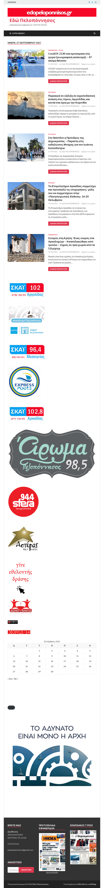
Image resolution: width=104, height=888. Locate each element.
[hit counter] (19, 633)
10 (65, 656)
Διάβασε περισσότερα (58, 81)
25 (77, 666)
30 (52, 671)
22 (39, 666)
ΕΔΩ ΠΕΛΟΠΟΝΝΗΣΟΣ (71, 64)
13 (14, 661)
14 (26, 661)
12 (90, 656)
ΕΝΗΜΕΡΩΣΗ (52, 50)
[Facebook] (89, 2)
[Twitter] (92, 2)
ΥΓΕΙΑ (61, 50)
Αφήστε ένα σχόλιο (88, 64)
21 (26, 666)
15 (39, 661)
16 (52, 661)
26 (90, 666)
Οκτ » (16, 679)
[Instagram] (95, 2)
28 (26, 671)
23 (52, 666)
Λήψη (11, 707)
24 (65, 666)
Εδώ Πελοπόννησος (32, 20)
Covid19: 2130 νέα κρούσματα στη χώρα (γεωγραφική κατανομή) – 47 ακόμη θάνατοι (70, 57)
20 (14, 666)
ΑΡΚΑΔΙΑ (51, 183)
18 (77, 661)
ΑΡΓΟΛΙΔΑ (52, 92)
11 (77, 656)
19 (90, 661)
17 (65, 661)
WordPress (83, 884)
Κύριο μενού (18, 33)
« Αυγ (10, 679)
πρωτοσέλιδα (52, 872)
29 (39, 671)
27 (14, 671)
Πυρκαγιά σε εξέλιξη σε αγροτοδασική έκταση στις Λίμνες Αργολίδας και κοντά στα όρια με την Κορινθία (71, 99)
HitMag (93, 884)
